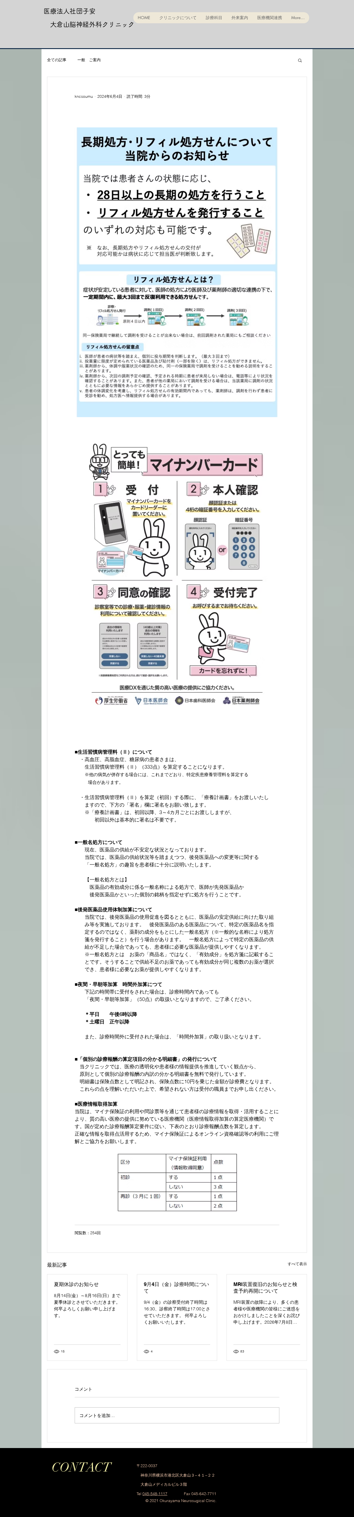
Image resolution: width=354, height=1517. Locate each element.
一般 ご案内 (89, 59)
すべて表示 (297, 1263)
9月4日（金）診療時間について (176, 1287)
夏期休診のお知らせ (76, 1284)
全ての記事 (56, 59)
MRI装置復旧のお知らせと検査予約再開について (265, 1287)
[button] (300, 60)
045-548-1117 (154, 1493)
